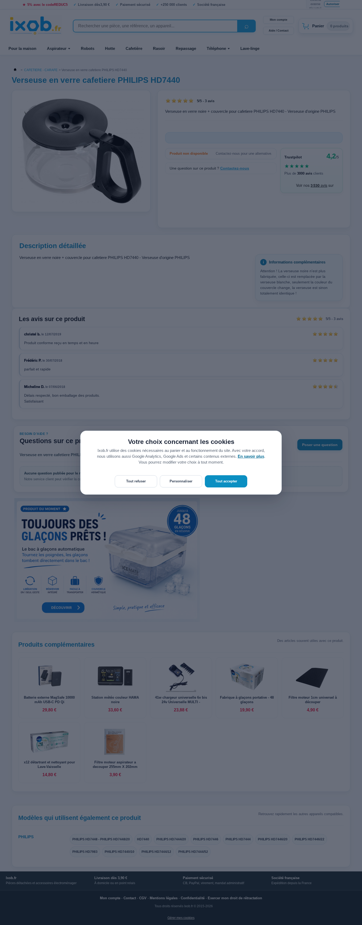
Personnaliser (181, 481)
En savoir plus (251, 456)
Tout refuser (136, 481)
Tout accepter (226, 481)
